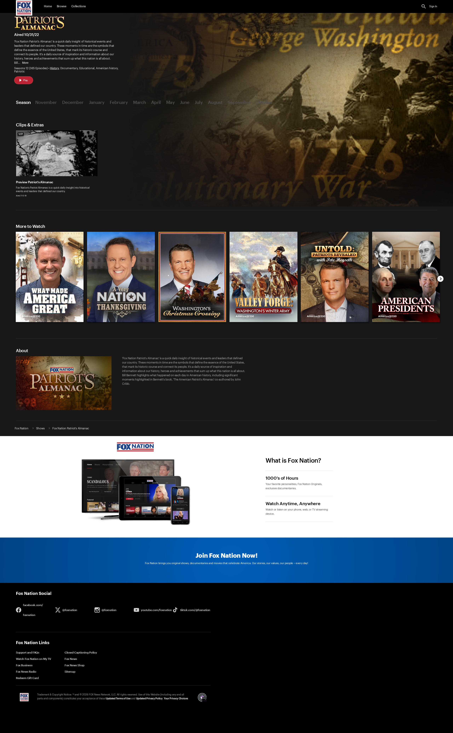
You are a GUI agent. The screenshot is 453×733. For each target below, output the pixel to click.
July (198, 102)
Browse (61, 6)
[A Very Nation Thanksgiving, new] (121, 321)
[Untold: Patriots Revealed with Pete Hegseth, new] (335, 321)
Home (48, 6)
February (119, 102)
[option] (58, 165)
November (46, 102)
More (25, 62)
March (139, 102)
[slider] (227, 275)
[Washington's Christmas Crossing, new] (192, 321)
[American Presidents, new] (406, 321)
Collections (78, 6)
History (54, 68)
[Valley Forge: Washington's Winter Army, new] (263, 321)
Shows (40, 428)
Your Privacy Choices (176, 698)
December (73, 102)
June (184, 102)
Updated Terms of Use (118, 698)
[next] (440, 279)
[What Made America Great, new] (50, 321)
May (170, 102)
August (215, 102)
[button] (424, 6)
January (97, 102)
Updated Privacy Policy (149, 698)
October (264, 102)
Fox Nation (21, 428)
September (239, 102)
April (156, 102)
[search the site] (424, 6)
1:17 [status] (21, 134)
